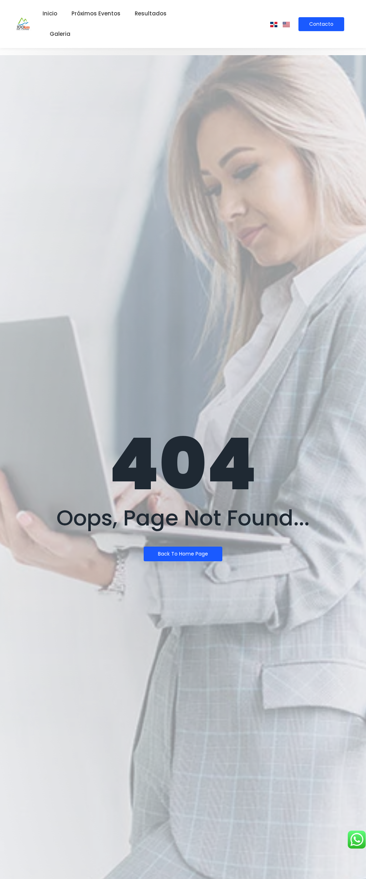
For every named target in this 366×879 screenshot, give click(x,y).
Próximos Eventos (95, 13)
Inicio (50, 13)
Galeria (60, 34)
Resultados (151, 13)
